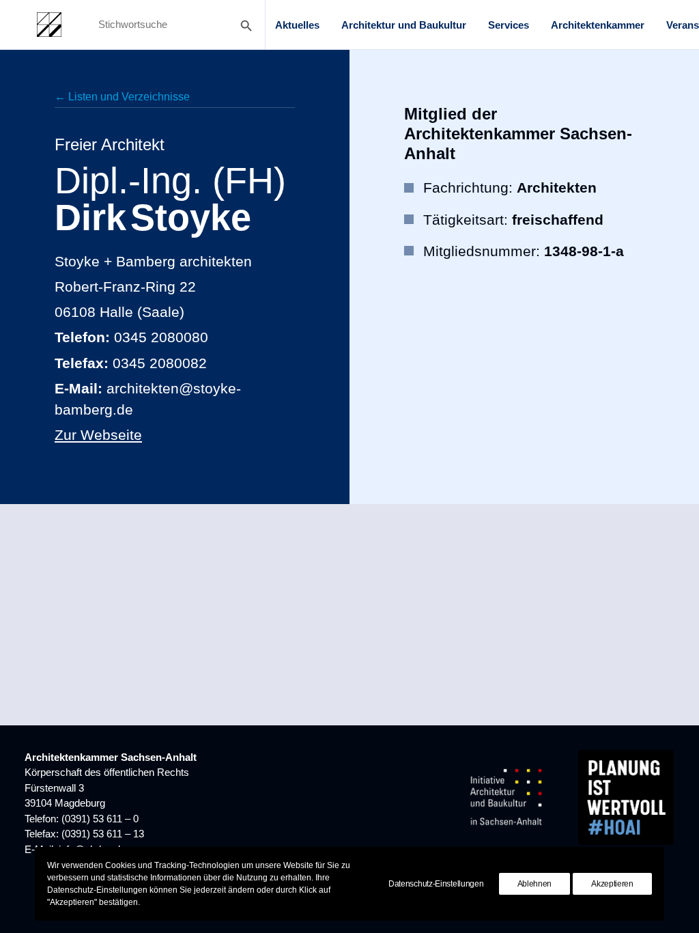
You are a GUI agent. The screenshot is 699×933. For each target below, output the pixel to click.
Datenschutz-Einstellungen (436, 884)
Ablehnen (534, 884)
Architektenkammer (597, 25)
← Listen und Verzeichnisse (122, 96)
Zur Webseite (98, 435)
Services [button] (508, 25)
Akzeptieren (612, 884)
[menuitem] (297, 24)
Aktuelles (297, 25)
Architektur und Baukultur (403, 25)
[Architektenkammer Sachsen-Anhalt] (49, 24)
